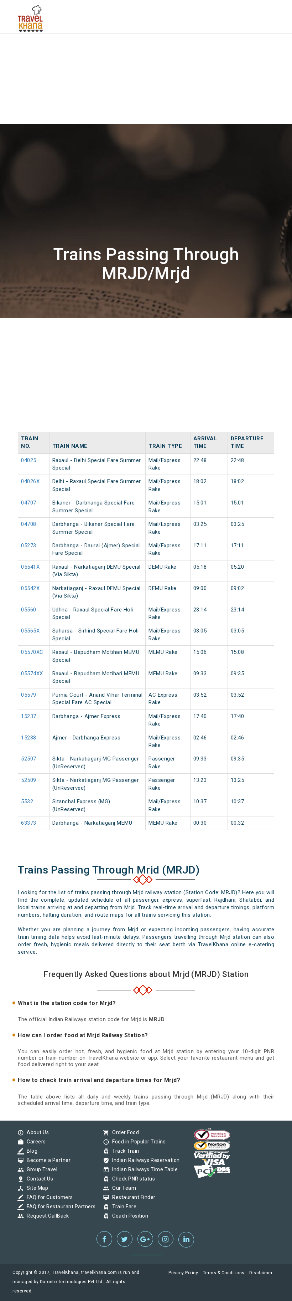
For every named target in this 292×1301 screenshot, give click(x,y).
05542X (30, 588)
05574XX (32, 673)
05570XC (32, 652)
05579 (28, 695)
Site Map (35, 1188)
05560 (28, 609)
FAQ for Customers (48, 1197)
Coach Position (128, 1216)
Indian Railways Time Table (143, 1169)
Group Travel (40, 1169)
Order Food (124, 1132)
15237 (28, 716)
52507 (28, 758)
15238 (28, 737)
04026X (30, 481)
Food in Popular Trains (137, 1141)
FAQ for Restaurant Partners (59, 1206)
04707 (28, 503)
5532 (27, 801)
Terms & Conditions (224, 1272)
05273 (28, 545)
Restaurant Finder (132, 1197)
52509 (28, 780)
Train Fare (122, 1206)
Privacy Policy (183, 1272)
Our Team (122, 1188)
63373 (28, 823)
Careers (34, 1141)
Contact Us (38, 1179)
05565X (30, 631)
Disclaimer (260, 1272)
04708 (28, 524)
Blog (30, 1151)
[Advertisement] (146, 50)
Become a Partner (47, 1160)
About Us (36, 1132)
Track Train (124, 1151)
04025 (28, 460)
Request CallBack (46, 1216)
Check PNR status (132, 1179)
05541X (30, 567)
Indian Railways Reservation (144, 1160)
